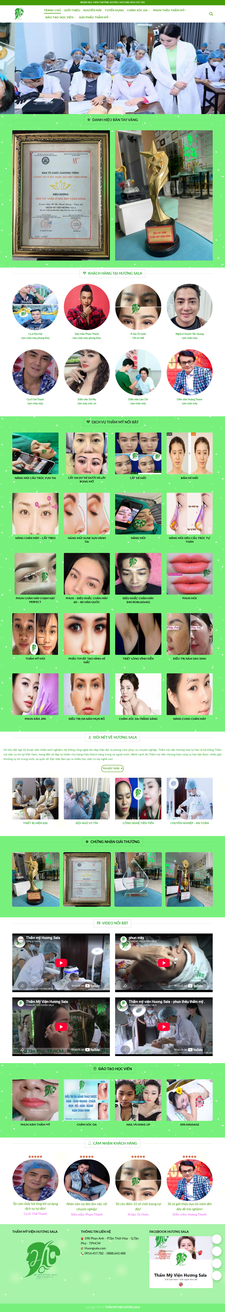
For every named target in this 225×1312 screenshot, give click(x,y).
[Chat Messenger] (216, 1275)
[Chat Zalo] (216, 1263)
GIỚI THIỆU (72, 10)
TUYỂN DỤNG (114, 10)
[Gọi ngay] (216, 1251)
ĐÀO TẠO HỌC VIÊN (59, 17)
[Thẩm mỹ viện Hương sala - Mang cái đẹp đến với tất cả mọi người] (25, 14)
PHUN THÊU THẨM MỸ (169, 10)
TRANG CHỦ (52, 10)
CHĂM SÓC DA (137, 10)
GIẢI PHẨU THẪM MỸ (93, 17)
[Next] (216, 68)
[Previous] (9, 68)
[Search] (211, 14)
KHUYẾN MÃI (92, 10)
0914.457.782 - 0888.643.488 (105, 1253)
